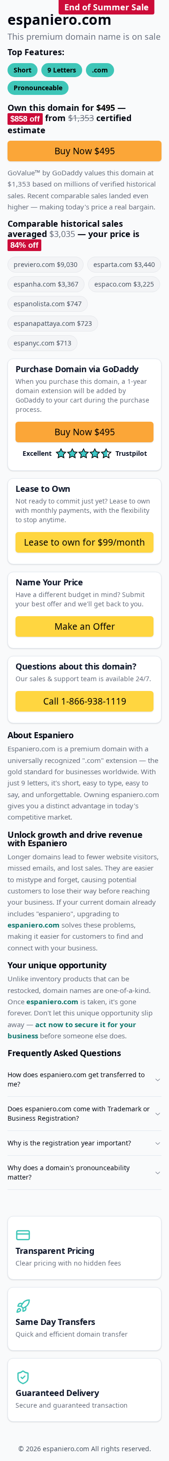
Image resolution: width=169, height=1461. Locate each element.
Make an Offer (84, 626)
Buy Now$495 (84, 432)
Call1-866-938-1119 (84, 701)
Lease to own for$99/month (84, 542)
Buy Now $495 (84, 151)
